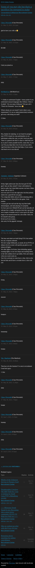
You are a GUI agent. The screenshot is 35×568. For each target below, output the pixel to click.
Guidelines (18, 555)
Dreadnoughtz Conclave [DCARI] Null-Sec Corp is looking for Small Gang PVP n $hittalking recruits (9, 493)
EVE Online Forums (7, 2)
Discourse (12, 563)
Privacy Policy (17, 558)
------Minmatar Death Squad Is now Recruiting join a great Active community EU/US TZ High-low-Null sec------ (9, 512)
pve (7, 15)
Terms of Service (6, 558)
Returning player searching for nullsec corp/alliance (8, 538)
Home (3, 555)
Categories (10, 555)
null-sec (3, 15)
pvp (10, 15)
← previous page (6, 466)
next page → (16, 466)
